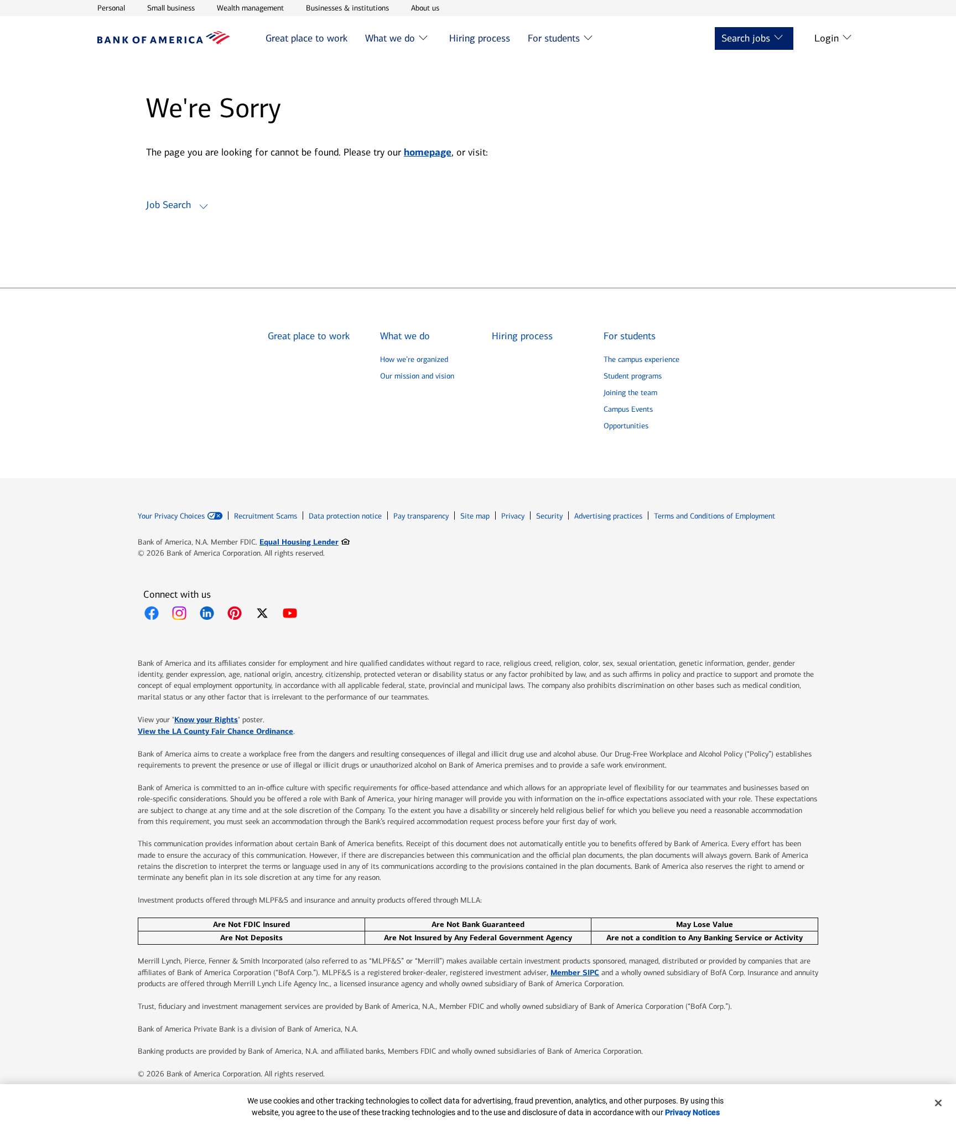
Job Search (168, 205)
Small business (171, 8)
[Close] (938, 1103)
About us (425, 8)
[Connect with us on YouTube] (290, 613)
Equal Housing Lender (304, 541)
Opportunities (626, 426)
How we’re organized (414, 359)
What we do (390, 38)
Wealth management (250, 8)
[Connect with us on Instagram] (179, 613)
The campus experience (641, 359)
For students (554, 38)
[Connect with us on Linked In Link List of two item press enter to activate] (207, 613)
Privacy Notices (692, 1112)
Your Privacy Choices (171, 516)
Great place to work (306, 38)
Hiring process (479, 38)
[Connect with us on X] (262, 613)
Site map (475, 516)
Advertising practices (608, 516)
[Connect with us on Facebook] (151, 613)
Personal (111, 8)
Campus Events (628, 409)
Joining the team (630, 392)
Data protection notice (345, 516)
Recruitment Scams (265, 516)
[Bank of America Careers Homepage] (163, 41)
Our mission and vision (417, 376)
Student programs (633, 376)
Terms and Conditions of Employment (714, 516)
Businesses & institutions (347, 8)
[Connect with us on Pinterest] (234, 613)
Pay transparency (421, 516)
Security (549, 516)
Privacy (512, 516)
